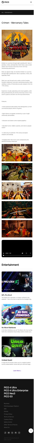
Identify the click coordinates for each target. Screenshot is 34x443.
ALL (3, 12)
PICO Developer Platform (11, 406)
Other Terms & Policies (10, 425)
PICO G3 (8, 396)
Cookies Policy (8, 419)
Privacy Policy (8, 414)
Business (6, 403)
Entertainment (8, 12)
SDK (5, 409)
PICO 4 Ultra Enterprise (16, 390)
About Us (6, 427)
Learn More (16, 371)
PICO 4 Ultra (10, 387)
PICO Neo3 (9, 393)
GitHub (6, 411)
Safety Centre (8, 422)
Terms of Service (9, 417)
